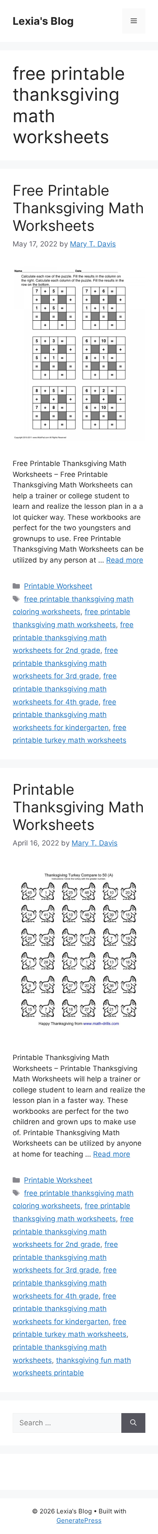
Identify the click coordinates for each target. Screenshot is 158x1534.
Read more (124, 560)
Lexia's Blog (43, 21)
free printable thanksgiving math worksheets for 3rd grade (65, 663)
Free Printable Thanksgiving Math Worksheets (78, 207)
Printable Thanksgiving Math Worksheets (78, 806)
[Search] (133, 1423)
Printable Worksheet (58, 586)
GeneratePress (79, 1520)
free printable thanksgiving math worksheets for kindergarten (64, 715)
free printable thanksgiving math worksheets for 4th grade (65, 689)
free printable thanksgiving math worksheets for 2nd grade (73, 637)
